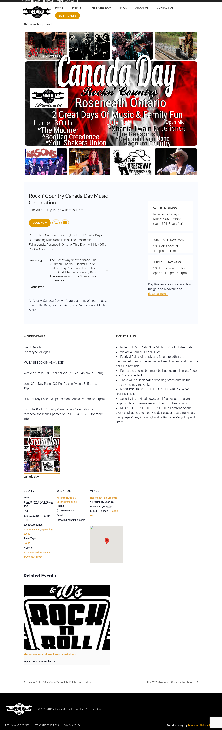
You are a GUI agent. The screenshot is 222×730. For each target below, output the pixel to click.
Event (27, 543)
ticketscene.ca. (158, 293)
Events (76, 8)
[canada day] (42, 472)
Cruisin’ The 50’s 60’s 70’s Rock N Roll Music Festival (59, 682)
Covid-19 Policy (72, 725)
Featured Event (32, 529)
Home (59, 8)
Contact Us (165, 8)
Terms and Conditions (47, 725)
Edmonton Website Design (202, 725)
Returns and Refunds (17, 725)
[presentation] (67, 617)
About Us (141, 8)
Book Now (40, 223)
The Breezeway (101, 8)
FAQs (123, 8)
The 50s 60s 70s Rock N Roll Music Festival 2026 (50, 654)
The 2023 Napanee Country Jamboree (171, 682)
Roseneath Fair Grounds (103, 497)
